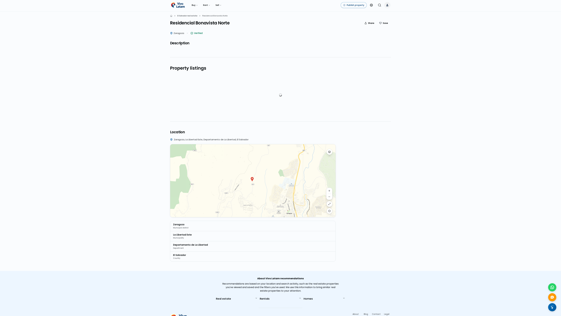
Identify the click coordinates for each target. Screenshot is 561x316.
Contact (376, 314)
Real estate (223, 298)
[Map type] (329, 152)
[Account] (387, 5)
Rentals (265, 298)
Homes (308, 298)
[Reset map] (329, 204)
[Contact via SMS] (552, 297)
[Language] (371, 5)
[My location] (329, 211)
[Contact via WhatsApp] (552, 287)
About (356, 314)
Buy (193, 5)
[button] (252, 179)
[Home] (171, 16)
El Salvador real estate (187, 16)
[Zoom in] (329, 191)
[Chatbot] (552, 307)
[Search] (379, 5)
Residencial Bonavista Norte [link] (214, 16)
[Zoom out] (329, 197)
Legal (386, 314)
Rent (205, 5)
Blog (366, 314)
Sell (217, 5)
